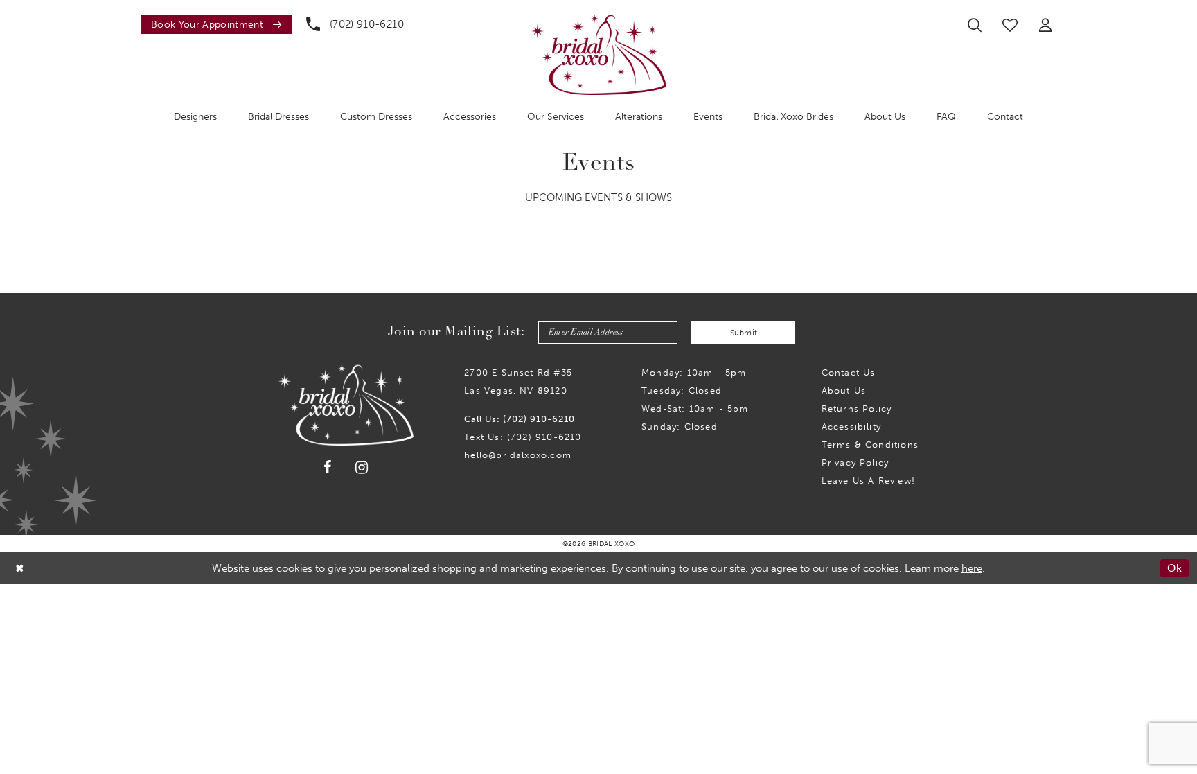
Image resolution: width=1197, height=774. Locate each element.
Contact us (849, 372)
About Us (844, 390)
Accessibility (851, 426)
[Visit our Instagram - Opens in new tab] (362, 467)
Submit (744, 332)
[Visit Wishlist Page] (1010, 25)
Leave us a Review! (868, 480)
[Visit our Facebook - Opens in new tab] (327, 467)
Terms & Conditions (870, 444)
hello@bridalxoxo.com (517, 455)
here (971, 568)
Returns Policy (857, 408)
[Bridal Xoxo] (598, 54)
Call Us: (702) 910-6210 (519, 419)
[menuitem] (213, 24)
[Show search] (974, 25)
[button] (1045, 25)
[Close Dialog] (20, 568)
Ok (1174, 568)
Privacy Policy (855, 462)
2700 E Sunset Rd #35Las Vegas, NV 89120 (518, 381)
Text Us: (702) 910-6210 (522, 437)
